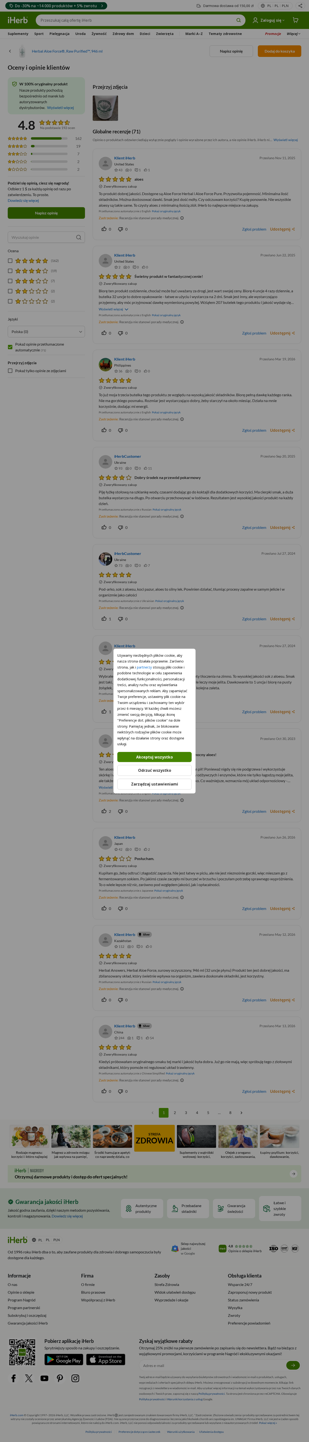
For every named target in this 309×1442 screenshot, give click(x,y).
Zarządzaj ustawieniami (154, 784)
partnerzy (144, 667)
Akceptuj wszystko (154, 756)
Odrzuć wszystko (154, 770)
